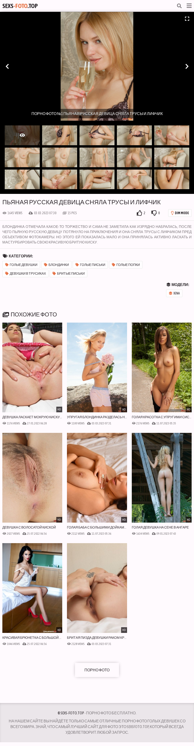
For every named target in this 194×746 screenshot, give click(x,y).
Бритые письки (71, 273)
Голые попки (128, 265)
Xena (176, 293)
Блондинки (58, 265)
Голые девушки (23, 265)
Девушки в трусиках (28, 273)
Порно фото (97, 670)
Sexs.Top (20, 5)
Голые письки (92, 265)
